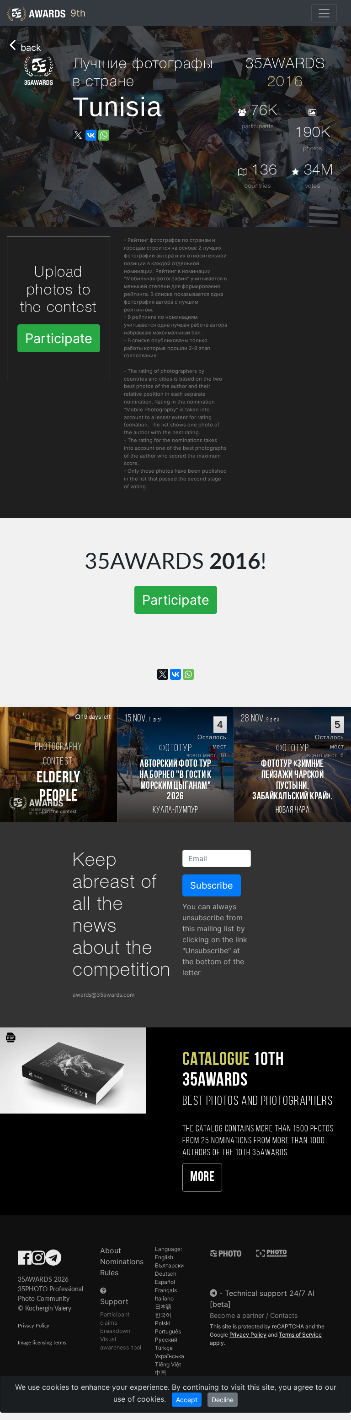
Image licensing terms (42, 1342)
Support (114, 1301)
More (202, 1177)
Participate (58, 338)
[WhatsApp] (103, 135)
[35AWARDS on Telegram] (53, 1260)
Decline (223, 1400)
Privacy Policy (33, 1325)
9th (76, 13)
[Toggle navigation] (324, 13)
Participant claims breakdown (115, 1322)
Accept (186, 1400)
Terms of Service (300, 1334)
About (110, 1250)
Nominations (122, 1261)
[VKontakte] (90, 135)
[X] (78, 135)
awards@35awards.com (103, 994)
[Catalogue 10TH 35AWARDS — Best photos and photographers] (73, 1069)
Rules (109, 1272)
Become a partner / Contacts (254, 1315)
